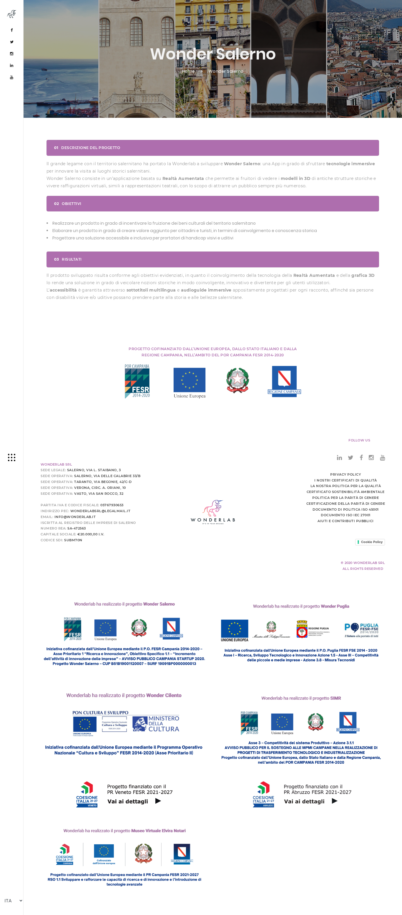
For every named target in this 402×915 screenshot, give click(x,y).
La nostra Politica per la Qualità (345, 486)
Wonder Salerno (226, 71)
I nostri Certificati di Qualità (345, 480)
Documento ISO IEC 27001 (346, 515)
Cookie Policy (372, 542)
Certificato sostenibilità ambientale (346, 492)
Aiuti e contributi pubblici (346, 521)
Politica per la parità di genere (345, 498)
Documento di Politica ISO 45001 (346, 509)
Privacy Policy (345, 474)
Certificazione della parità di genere (345, 504)
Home (188, 71)
